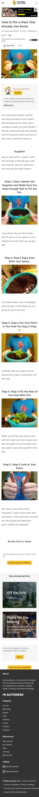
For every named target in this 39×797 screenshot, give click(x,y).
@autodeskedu (12, 771)
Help (4, 748)
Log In (19, 657)
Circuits (6, 705)
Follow (18, 93)
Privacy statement (11, 784)
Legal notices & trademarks (15, 792)
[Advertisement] (19, 12)
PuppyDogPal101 (11, 31)
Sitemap (6, 751)
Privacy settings (28, 784)
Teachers (6, 730)
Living (22, 31)
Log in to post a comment (19, 667)
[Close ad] (35, 10)
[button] (3, 3)
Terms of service (29, 781)
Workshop (7, 709)
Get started (7, 744)
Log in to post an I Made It (19, 562)
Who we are (7, 755)
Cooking (6, 719)
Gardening (32, 31)
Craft (4, 716)
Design (5, 712)
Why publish (8, 741)
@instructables (12, 766)
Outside (6, 726)
